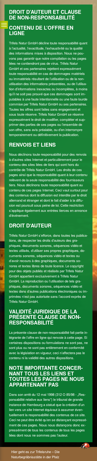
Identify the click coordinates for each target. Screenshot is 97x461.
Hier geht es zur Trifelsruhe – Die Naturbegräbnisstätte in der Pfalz (35, 454)
